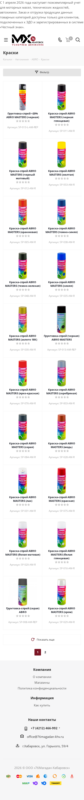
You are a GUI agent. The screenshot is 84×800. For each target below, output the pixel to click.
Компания (42, 669)
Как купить (42, 705)
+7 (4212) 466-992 (44, 728)
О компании (42, 677)
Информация (42, 698)
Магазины (42, 682)
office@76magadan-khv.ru (45, 737)
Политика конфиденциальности (42, 688)
